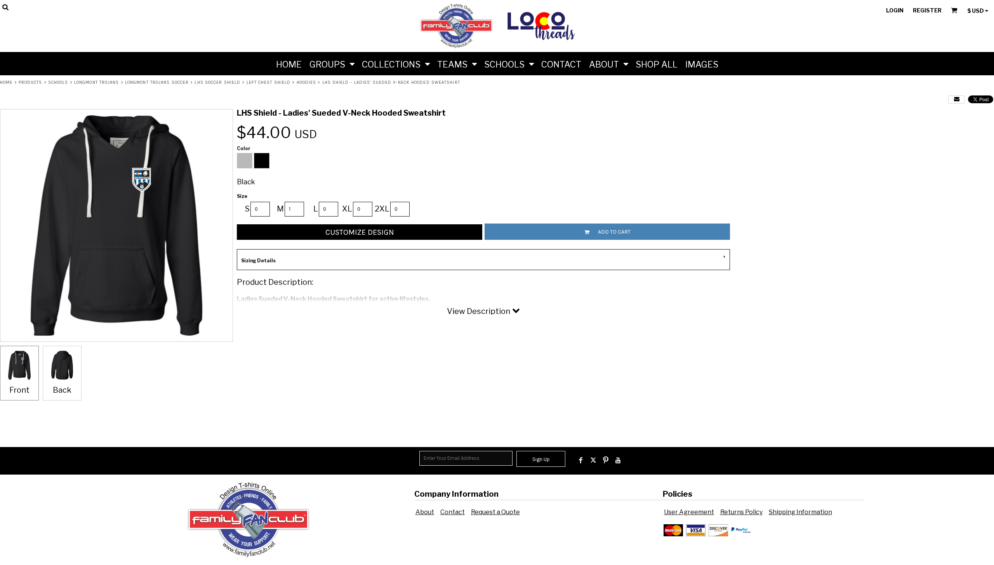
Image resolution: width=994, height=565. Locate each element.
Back (62, 390)
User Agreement (689, 512)
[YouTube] (618, 460)
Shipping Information (800, 512)
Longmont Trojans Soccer (157, 82)
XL (347, 208)
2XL (382, 208)
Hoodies (306, 82)
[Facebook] (580, 460)
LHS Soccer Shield (217, 82)
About (424, 512)
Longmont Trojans (96, 82)
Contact (452, 512)
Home (6, 82)
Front (19, 390)
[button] (332, 63)
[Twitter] (593, 460)
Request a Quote (495, 512)
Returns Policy (741, 512)
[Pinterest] (605, 460)
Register (927, 10)
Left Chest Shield (269, 82)
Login (895, 10)
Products (30, 82)
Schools (58, 82)
